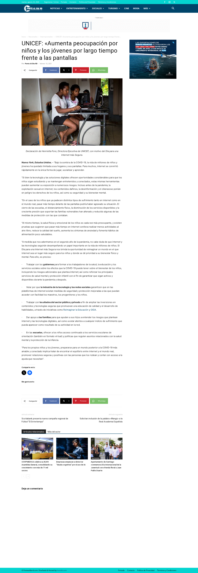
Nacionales (33, 36)
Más (145, 8)
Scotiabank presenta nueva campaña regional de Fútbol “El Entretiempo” (45, 420)
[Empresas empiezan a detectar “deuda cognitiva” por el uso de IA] (72, 448)
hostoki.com (62, 570)
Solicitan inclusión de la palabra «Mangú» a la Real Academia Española (101, 420)
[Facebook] (164, 2)
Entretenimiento (76, 8)
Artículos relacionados (33, 432)
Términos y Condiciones (107, 2)
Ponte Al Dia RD (31, 63)
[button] (172, 8)
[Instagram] (169, 2)
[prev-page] (23, 476)
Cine (126, 8)
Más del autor (54, 432)
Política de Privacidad (87, 2)
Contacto (73, 2)
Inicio (24, 36)
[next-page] (28, 476)
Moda (136, 8)
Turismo (113, 8)
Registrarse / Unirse (51, 2)
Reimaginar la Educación (75, 309)
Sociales (97, 8)
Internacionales (46, 36)
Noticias (55, 8)
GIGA (93, 309)
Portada (64, 2)
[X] (174, 2)
